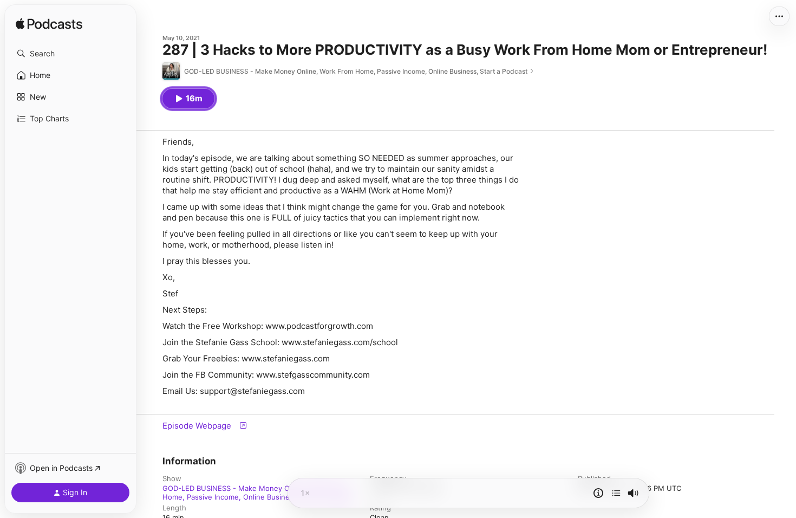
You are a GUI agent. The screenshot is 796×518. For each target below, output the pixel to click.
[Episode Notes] (598, 493)
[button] (70, 53)
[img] (49, 24)
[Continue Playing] (616, 493)
